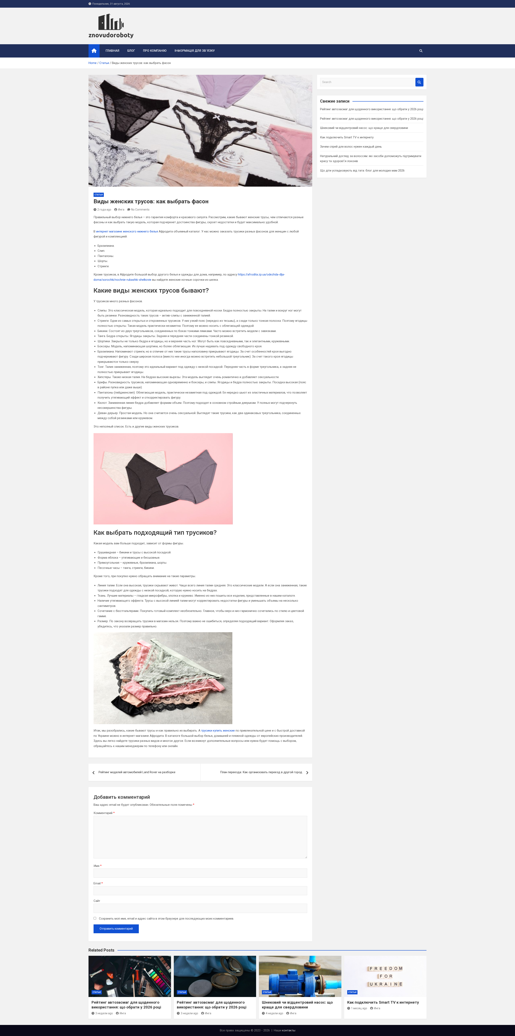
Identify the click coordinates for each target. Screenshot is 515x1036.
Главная (112, 50)
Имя (98, 866)
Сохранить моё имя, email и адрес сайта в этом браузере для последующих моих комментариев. (166, 918)
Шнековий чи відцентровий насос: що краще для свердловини (364, 128)
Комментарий (104, 813)
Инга (121, 209)
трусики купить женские (218, 730)
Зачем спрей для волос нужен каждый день (351, 146)
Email (98, 883)
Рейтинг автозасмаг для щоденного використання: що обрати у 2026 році (371, 109)
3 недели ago (104, 1013)
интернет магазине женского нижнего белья (127, 231)
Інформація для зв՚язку (195, 50)
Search (419, 82)
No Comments (140, 209)
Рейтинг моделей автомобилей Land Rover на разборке (137, 772)
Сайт (97, 901)
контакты (288, 1030)
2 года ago (104, 209)
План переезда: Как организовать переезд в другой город (261, 772)
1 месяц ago (359, 1008)
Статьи (99, 194)
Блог (131, 50)
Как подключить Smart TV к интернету (347, 137)
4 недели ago (274, 1013)
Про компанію (155, 50)
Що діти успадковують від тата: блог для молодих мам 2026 (362, 170)
